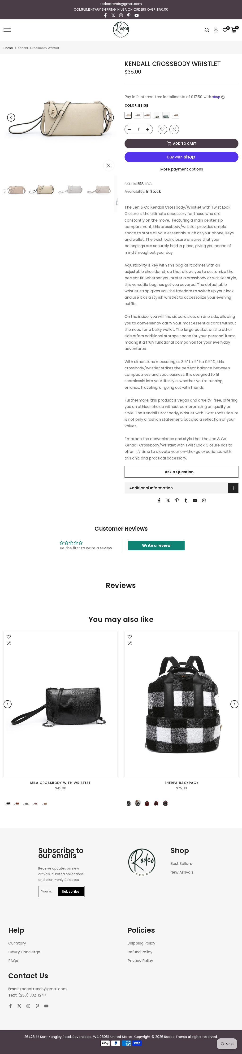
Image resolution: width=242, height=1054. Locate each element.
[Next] (110, 118)
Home (8, 47)
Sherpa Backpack (181, 782)
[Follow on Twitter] (113, 15)
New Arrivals (181, 872)
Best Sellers (181, 863)
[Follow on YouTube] (136, 15)
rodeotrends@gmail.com (121, 3)
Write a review (156, 545)
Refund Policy (140, 952)
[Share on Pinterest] (177, 500)
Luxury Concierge (24, 952)
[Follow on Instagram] (121, 15)
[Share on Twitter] (168, 500)
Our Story (17, 943)
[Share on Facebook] (159, 500)
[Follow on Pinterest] (129, 15)
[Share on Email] (195, 500)
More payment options (181, 169)
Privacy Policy (140, 960)
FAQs (13, 960)
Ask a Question (179, 472)
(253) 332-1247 (32, 995)
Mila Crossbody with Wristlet (60, 782)
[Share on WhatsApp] (204, 500)
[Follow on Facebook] (105, 15)
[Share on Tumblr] (186, 500)
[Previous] (11, 118)
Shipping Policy (141, 943)
